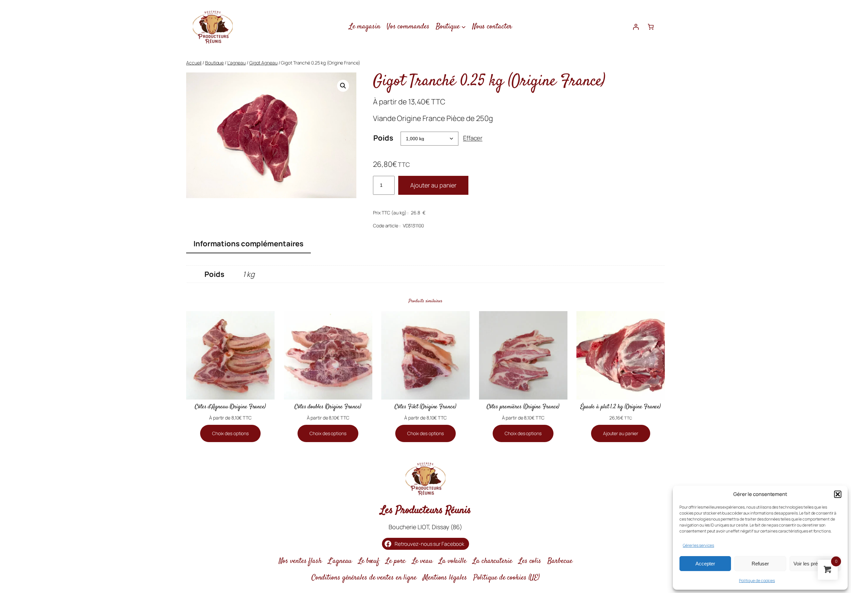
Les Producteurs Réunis (425, 510)
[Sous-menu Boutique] (463, 26)
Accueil (193, 62)
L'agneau (236, 62)
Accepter (705, 563)
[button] (837, 494)
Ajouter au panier (433, 185)
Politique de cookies (757, 580)
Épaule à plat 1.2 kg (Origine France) (620, 407)
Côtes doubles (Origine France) (328, 407)
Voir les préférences (815, 563)
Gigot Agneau (263, 62)
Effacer (472, 138)
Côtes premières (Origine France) (523, 407)
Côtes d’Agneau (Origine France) (230, 407)
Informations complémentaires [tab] (248, 244)
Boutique (214, 62)
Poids (383, 138)
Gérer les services (698, 545)
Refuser (760, 563)
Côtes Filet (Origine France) (425, 407)
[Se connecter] (635, 26)
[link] (650, 26)
